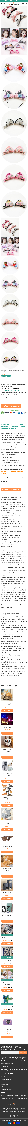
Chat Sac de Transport (7, 1030)
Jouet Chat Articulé (7, 1007)
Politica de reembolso (14, 1111)
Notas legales (22, 1108)
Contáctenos (4, 1076)
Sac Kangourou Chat (7, 822)
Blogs (2, 1081)
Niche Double (7, 893)
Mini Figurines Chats (7, 798)
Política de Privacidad (19, 1058)
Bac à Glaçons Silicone (7, 774)
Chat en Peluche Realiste (7, 703)
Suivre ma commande (6, 1089)
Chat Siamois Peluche (7, 750)
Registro (23, 1052)
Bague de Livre (7, 846)
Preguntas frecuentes (6, 1079)
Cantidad (4, 398)
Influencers (3, 1086)
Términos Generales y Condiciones (10, 1108)
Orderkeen (8, 1120)
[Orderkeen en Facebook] (10, 1116)
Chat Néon (7, 727)
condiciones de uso (8, 1113)
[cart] (26, 3)
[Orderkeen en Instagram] (17, 1116)
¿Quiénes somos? (5, 1084)
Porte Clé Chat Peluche (7, 983)
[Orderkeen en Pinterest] (13, 1116)
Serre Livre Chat (7, 915)
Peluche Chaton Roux (7, 869)
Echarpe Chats (7, 960)
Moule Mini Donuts (7, 938)
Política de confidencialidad (11, 1109)
